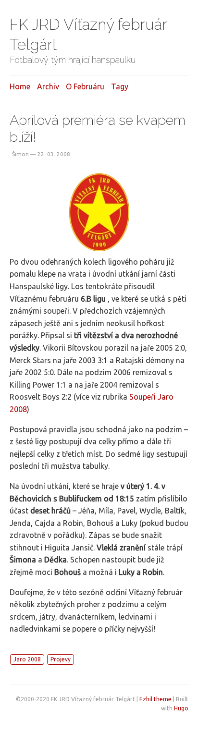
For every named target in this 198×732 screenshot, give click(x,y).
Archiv (48, 86)
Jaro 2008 (27, 659)
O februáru (85, 86)
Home (20, 86)
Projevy (60, 659)
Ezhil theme (155, 699)
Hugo (181, 708)
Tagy (119, 86)
